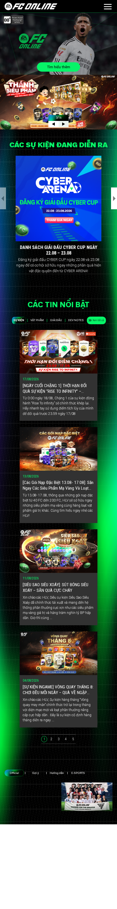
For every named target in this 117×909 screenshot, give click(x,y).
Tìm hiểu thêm (58, 67)
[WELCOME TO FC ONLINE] (31, 6)
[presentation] (3, 198)
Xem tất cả (98, 320)
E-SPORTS (78, 772)
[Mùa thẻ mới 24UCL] (30, 796)
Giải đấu (56, 320)
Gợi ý (35, 772)
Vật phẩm (37, 320)
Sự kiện (18, 320)
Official (14, 772)
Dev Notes (76, 320)
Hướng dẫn (57, 772)
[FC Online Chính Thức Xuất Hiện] (86, 796)
